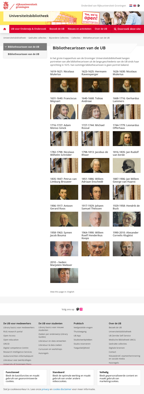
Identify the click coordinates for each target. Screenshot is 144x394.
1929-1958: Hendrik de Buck (126, 207)
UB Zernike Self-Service (120, 335)
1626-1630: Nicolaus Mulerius (125, 73)
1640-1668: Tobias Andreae (92, 100)
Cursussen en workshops (50, 349)
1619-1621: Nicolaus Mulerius (62, 73)
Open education (11, 339)
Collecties (75, 37)
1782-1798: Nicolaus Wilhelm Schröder (62, 153)
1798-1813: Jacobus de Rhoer (95, 153)
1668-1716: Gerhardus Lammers (126, 100)
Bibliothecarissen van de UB (96, 37)
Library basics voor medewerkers (18, 327)
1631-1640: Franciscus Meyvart (63, 100)
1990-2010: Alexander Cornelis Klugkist (126, 234)
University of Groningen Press (17, 364)
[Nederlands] (130, 6)
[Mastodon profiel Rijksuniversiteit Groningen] (77, 309)
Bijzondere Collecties (59, 37)
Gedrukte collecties (37, 37)
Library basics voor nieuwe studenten (51, 328)
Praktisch (79, 323)
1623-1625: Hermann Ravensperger (94, 73)
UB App (77, 335)
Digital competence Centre (15, 347)
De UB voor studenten (50, 323)
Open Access (9, 335)
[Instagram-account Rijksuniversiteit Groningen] (81, 309)
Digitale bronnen (117, 347)
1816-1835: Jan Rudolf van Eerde (126, 153)
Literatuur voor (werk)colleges (17, 360)
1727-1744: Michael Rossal (93, 126)
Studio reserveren (82, 343)
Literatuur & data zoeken (50, 345)
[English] (134, 6)
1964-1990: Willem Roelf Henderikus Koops (92, 235)
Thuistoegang (80, 331)
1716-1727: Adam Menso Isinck (60, 126)
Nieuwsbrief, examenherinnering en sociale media (124, 357)
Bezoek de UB (115, 327)
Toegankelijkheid (82, 347)
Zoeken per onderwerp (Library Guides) (53, 335)
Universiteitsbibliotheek (14, 37)
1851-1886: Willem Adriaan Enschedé (92, 180)
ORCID (6, 343)
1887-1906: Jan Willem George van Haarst (126, 180)
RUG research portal (12, 331)
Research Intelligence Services (17, 352)
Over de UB (115, 323)
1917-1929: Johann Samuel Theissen (92, 207)
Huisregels (44, 353)
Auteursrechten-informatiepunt (18, 356)
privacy (45, 389)
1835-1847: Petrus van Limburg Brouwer (63, 180)
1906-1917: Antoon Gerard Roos (61, 207)
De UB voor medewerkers (17, 323)
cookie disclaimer (62, 389)
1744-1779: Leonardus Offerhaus (126, 126)
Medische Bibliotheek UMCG (122, 339)
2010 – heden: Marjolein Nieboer (61, 264)
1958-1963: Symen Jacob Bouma (61, 234)
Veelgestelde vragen (83, 327)
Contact (112, 352)
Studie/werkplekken (83, 339)
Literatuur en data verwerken (52, 341)
